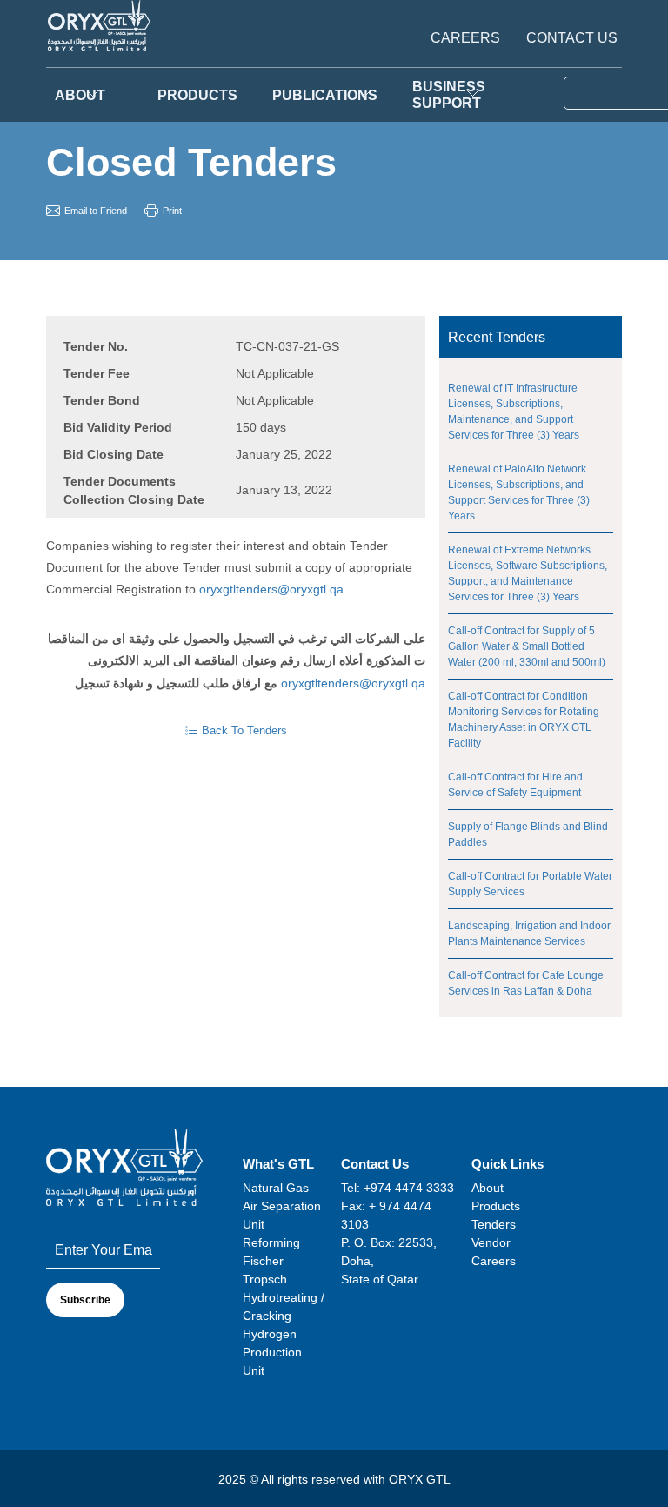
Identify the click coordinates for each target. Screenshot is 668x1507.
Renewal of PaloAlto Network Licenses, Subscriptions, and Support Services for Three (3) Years (519, 492)
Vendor (491, 1242)
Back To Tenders (244, 730)
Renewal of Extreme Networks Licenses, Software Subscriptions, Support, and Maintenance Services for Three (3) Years (527, 573)
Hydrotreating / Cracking (283, 1306)
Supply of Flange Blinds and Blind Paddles (528, 834)
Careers (465, 38)
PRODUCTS (197, 95)
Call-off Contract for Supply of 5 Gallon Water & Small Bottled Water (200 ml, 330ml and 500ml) (526, 646)
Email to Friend (95, 210)
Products (495, 1206)
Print (172, 210)
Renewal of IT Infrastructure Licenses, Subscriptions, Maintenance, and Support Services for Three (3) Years (513, 411)
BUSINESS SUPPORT (448, 95)
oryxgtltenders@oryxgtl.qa (271, 589)
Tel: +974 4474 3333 (397, 1188)
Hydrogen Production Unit (272, 1352)
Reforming (271, 1242)
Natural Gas (276, 1188)
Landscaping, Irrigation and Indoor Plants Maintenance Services (529, 934)
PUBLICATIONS (324, 95)
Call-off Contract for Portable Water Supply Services (530, 884)
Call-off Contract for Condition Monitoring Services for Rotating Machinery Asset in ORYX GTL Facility (523, 719)
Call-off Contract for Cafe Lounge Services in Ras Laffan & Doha (526, 983)
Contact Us (572, 38)
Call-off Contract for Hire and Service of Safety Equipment (515, 785)
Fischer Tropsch (265, 1270)
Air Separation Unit (282, 1215)
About (80, 95)
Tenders (493, 1224)
